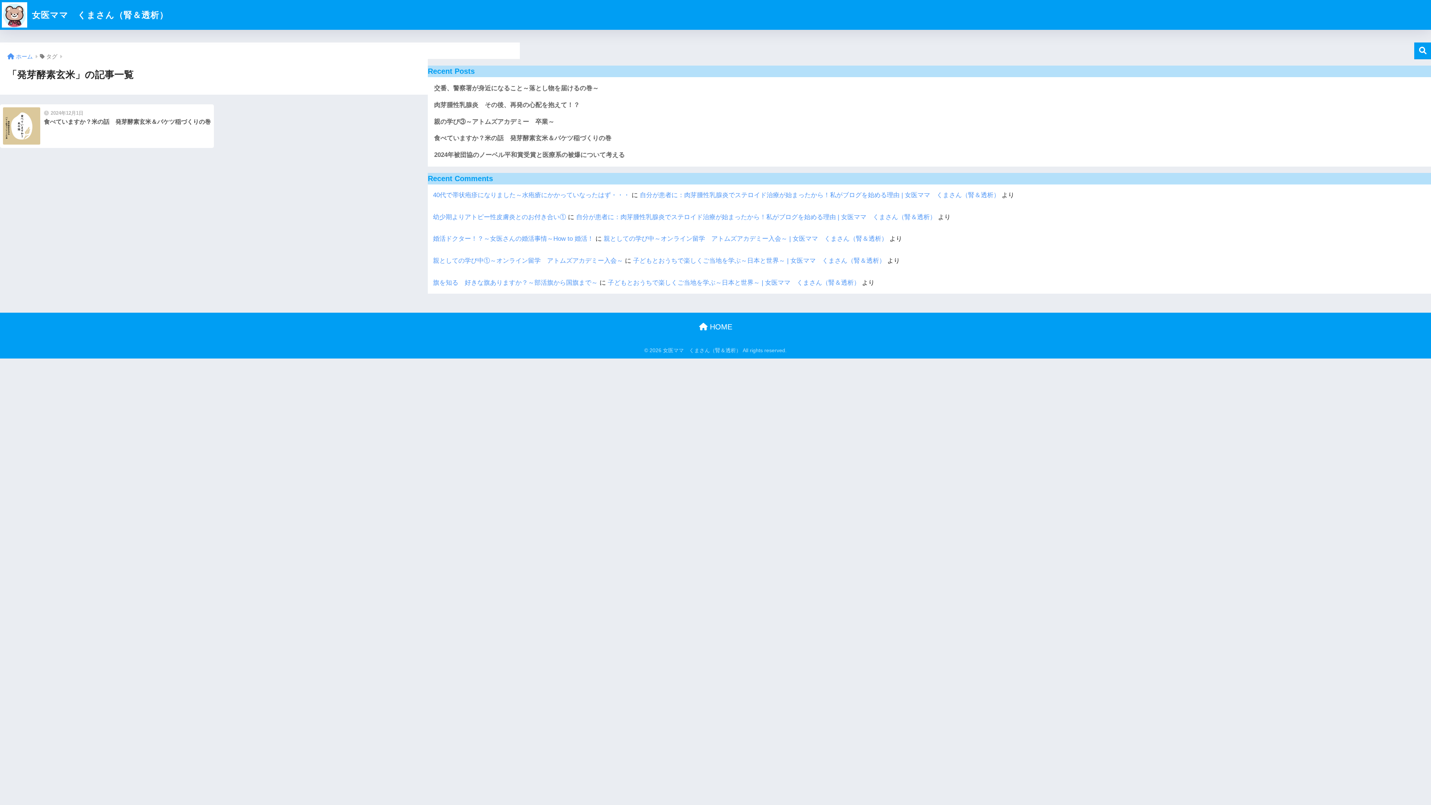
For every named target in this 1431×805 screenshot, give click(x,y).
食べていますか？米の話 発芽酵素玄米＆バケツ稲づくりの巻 (523, 138)
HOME (720, 327)
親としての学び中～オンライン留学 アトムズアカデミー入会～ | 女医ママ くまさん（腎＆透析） (746, 238)
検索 (1422, 50)
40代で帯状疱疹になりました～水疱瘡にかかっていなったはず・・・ (531, 195)
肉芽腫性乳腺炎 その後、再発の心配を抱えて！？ (507, 104)
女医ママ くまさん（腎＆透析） (98, 15)
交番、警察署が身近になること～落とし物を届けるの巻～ (516, 88)
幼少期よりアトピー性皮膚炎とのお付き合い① (499, 217)
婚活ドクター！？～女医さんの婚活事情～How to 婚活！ (513, 238)
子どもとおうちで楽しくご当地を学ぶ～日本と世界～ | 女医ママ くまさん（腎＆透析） (759, 260)
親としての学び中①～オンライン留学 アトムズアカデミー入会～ (528, 260)
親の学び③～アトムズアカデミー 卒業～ (494, 121)
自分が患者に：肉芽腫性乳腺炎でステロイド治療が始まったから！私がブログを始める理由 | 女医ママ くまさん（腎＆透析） (820, 195)
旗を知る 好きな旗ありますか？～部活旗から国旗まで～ (515, 282)
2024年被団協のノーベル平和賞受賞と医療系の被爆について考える (529, 154)
